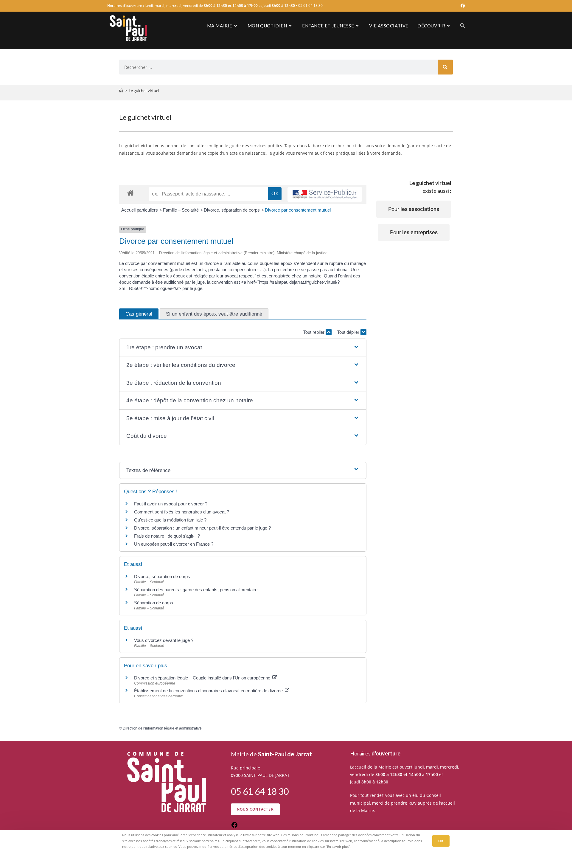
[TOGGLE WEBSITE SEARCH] (462, 26)
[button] (242, 347)
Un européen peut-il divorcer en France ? (173, 544)
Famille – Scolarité (181, 209)
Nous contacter (255, 809)
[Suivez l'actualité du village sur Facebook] (234, 827)
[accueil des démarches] (130, 192)
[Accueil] (121, 90)
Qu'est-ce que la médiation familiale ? (170, 519)
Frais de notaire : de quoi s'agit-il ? (167, 535)
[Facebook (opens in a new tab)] (462, 6)
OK (441, 841)
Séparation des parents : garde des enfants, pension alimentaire (195, 589)
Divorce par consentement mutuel (298, 209)
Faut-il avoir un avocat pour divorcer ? (170, 503)
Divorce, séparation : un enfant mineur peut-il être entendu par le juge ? (202, 527)
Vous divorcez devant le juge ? (163, 640)
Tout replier (314, 332)
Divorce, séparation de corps (232, 209)
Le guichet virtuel (144, 90)
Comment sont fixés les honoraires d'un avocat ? (181, 511)
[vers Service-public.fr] (324, 194)
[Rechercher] (445, 67)
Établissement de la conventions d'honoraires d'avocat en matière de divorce (209, 690)
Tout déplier (348, 332)
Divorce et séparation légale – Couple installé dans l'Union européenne (202, 677)
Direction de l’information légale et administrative (162, 728)
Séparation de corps (153, 602)
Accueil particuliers (140, 209)
